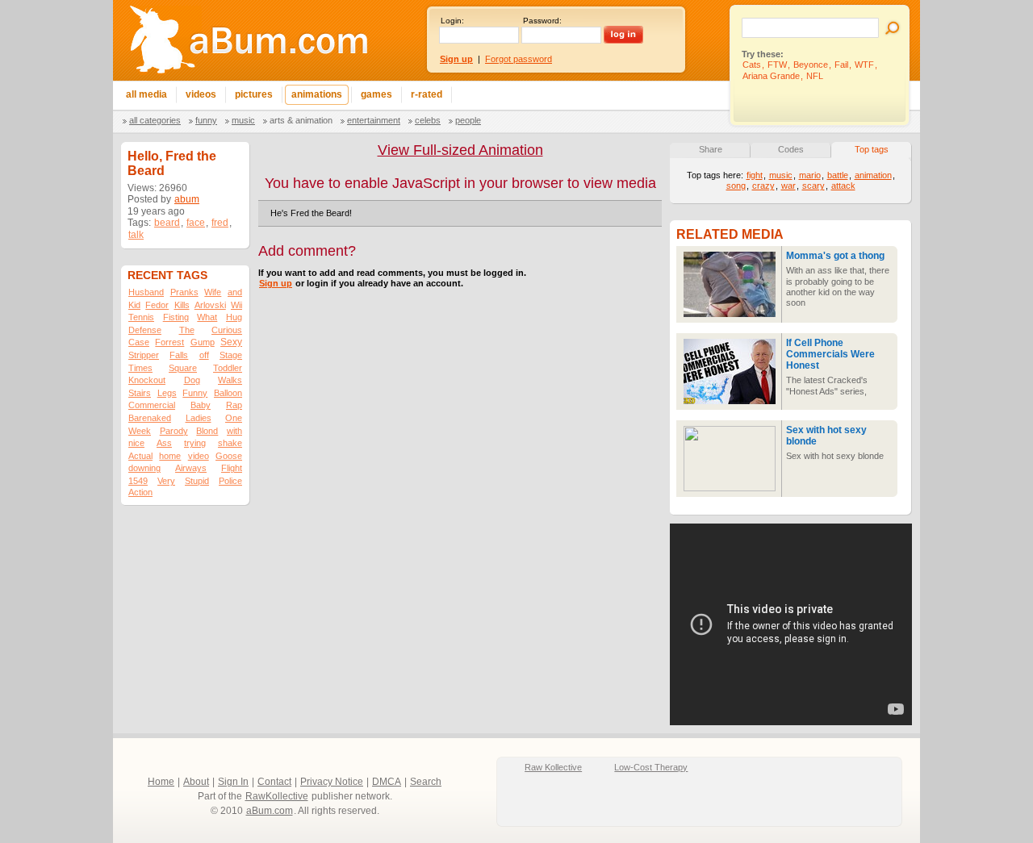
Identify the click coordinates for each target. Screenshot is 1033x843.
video (198, 456)
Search (425, 781)
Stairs (139, 393)
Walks (230, 380)
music (781, 175)
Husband (146, 292)
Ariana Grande (771, 76)
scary (813, 185)
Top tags (872, 149)
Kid (134, 305)
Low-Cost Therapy (651, 767)
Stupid (197, 481)
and (235, 292)
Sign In (233, 781)
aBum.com (269, 810)
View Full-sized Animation (460, 150)
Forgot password (518, 59)
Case (138, 342)
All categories (155, 120)
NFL (814, 76)
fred (219, 222)
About (196, 781)
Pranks (184, 292)
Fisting (176, 317)
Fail (841, 64)
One (233, 418)
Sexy (231, 342)
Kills (182, 305)
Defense (144, 330)
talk (136, 234)
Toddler (227, 368)
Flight (231, 468)
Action (140, 492)
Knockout (146, 380)
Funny (206, 120)
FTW (777, 64)
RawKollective (276, 796)
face (195, 222)
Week (139, 431)
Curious (226, 330)
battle (837, 175)
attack (843, 185)
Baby (200, 405)
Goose (228, 456)
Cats (751, 64)
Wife (212, 292)
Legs (167, 393)
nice (136, 443)
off (204, 355)
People (468, 120)
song (736, 185)
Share (710, 149)
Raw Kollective (553, 767)
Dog (192, 380)
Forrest (169, 342)
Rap (234, 405)
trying (195, 443)
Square (183, 368)
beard (167, 222)
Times (140, 368)
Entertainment (373, 120)
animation (873, 175)
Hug (234, 317)
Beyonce (810, 64)
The (186, 330)
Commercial (151, 405)
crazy (763, 185)
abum (186, 199)
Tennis (141, 317)
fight (755, 175)
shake (230, 443)
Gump (202, 342)
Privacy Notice (331, 781)
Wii (236, 305)
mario (810, 175)
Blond (207, 431)
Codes (791, 149)
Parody (174, 431)
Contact (274, 781)
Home (161, 781)
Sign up (275, 283)
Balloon (228, 393)
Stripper (143, 355)
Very (166, 481)
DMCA (386, 781)
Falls (178, 355)
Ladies (198, 418)
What (207, 317)
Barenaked (149, 418)
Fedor (157, 305)
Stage (231, 355)
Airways (191, 468)
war (788, 185)
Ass (164, 443)
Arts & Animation (301, 120)
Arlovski (210, 305)
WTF (864, 64)
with (234, 431)
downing (144, 468)
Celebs (428, 120)
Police (230, 481)
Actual (140, 456)
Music (243, 120)
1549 (138, 481)
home (170, 456)
